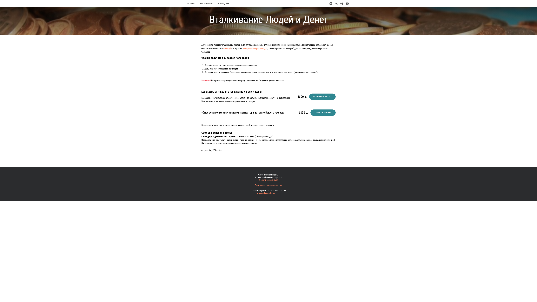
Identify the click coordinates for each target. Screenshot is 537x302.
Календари (223, 3)
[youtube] (347, 3)
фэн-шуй (227, 48)
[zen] (331, 3)
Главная (191, 3)
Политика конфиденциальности (268, 185)
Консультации (207, 3)
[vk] (336, 3)
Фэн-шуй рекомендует (268, 180)
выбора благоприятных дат (255, 48)
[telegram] (341, 3)
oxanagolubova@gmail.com (268, 193)
